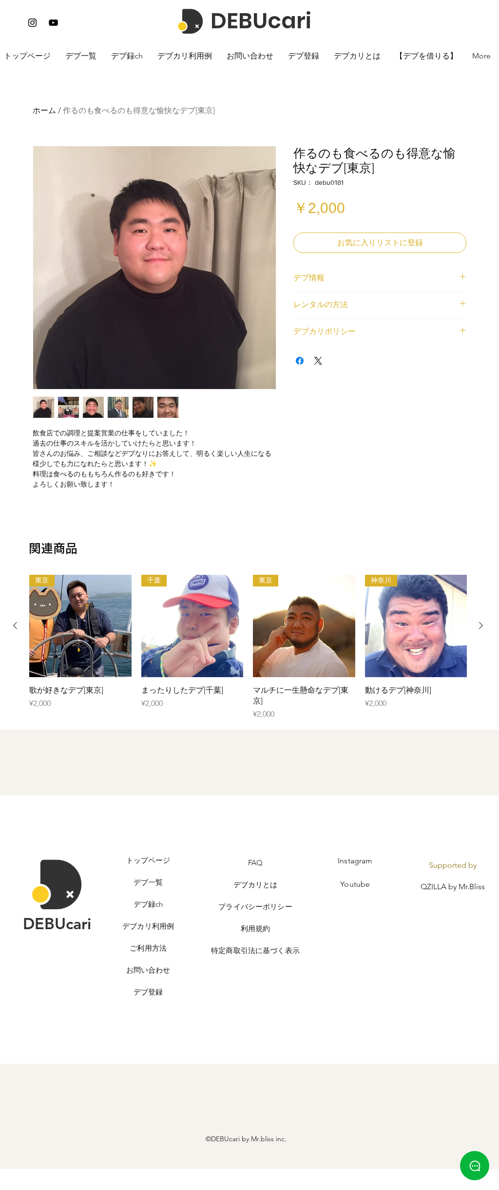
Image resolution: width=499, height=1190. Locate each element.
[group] (248, 647)
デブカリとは (255, 884)
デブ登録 (148, 991)
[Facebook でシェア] (300, 361)
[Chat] (474, 1165)
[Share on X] (318, 361)
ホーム (44, 110)
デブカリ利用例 (148, 926)
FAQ (255, 862)
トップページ (148, 860)
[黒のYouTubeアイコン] (53, 22)
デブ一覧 (148, 882)
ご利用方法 (148, 948)
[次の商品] (481, 625)
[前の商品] (15, 625)
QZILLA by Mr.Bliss (453, 886)
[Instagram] (32, 22)
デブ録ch (148, 904)
